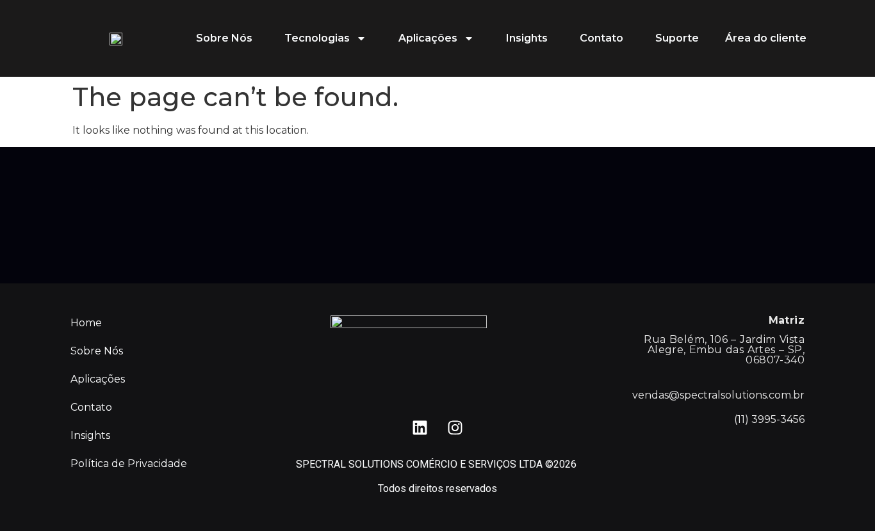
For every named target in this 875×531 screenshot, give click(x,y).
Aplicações (427, 38)
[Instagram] (455, 428)
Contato (601, 38)
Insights (527, 38)
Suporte (677, 38)
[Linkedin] (420, 428)
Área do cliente (765, 38)
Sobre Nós (224, 38)
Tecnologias (317, 38)
